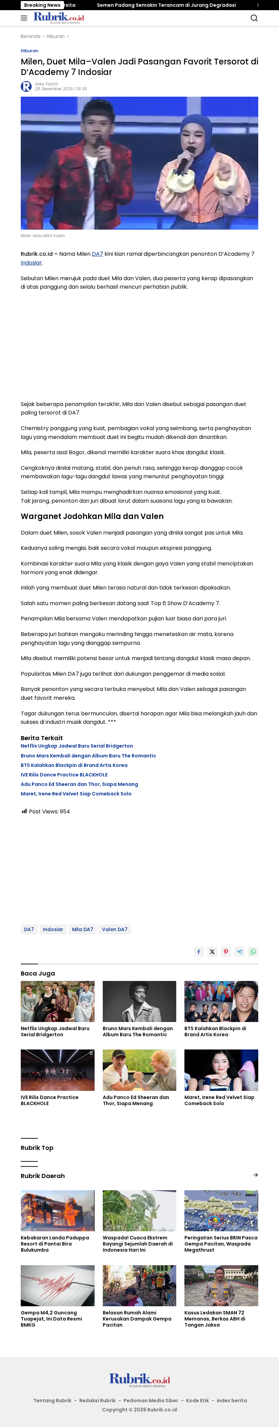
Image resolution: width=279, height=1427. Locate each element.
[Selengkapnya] (255, 1175)
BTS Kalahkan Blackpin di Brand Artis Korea (74, 765)
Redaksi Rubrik (97, 1400)
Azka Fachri (46, 84)
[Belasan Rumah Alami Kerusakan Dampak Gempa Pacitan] (140, 1285)
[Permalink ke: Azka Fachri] (26, 85)
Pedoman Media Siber (151, 1400)
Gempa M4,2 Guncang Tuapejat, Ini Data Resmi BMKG (51, 1319)
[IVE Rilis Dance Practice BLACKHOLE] (58, 1070)
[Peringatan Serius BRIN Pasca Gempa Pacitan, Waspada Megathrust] (221, 1210)
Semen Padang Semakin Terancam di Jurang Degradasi (138, 5)
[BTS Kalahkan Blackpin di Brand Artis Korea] (221, 1001)
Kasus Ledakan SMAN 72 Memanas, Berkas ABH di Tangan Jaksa (214, 1319)
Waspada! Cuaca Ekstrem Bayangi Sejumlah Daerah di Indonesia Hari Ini (138, 1244)
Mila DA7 (82, 929)
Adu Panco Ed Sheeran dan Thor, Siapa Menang (79, 784)
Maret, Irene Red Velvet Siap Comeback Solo (76, 794)
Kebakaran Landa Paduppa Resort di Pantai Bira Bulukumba (55, 1244)
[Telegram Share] (239, 952)
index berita (232, 1400)
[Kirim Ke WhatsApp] (253, 952)
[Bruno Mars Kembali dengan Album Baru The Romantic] (140, 1001)
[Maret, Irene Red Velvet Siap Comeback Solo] (221, 1070)
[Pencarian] (254, 18)
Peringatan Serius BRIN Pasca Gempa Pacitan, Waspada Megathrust (221, 1244)
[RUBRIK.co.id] (58, 18)
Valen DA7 (115, 929)
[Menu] (25, 18)
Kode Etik (197, 1400)
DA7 (97, 254)
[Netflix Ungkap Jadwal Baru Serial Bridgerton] (58, 1001)
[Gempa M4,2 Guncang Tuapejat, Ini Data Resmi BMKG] (58, 1285)
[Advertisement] (139, 345)
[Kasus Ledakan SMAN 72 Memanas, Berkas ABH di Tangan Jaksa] (221, 1285)
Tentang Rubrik (52, 1400)
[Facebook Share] (199, 952)
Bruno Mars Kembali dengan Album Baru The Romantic (88, 756)
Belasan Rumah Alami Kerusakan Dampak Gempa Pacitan (137, 1319)
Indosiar (31, 263)
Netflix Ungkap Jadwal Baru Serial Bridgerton (77, 746)
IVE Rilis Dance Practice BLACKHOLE (64, 775)
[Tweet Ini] (212, 952)
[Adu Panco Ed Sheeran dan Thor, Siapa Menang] (140, 1070)
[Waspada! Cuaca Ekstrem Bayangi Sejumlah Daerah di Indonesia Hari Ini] (140, 1210)
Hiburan (29, 50)
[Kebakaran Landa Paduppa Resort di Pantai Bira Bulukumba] (58, 1210)
